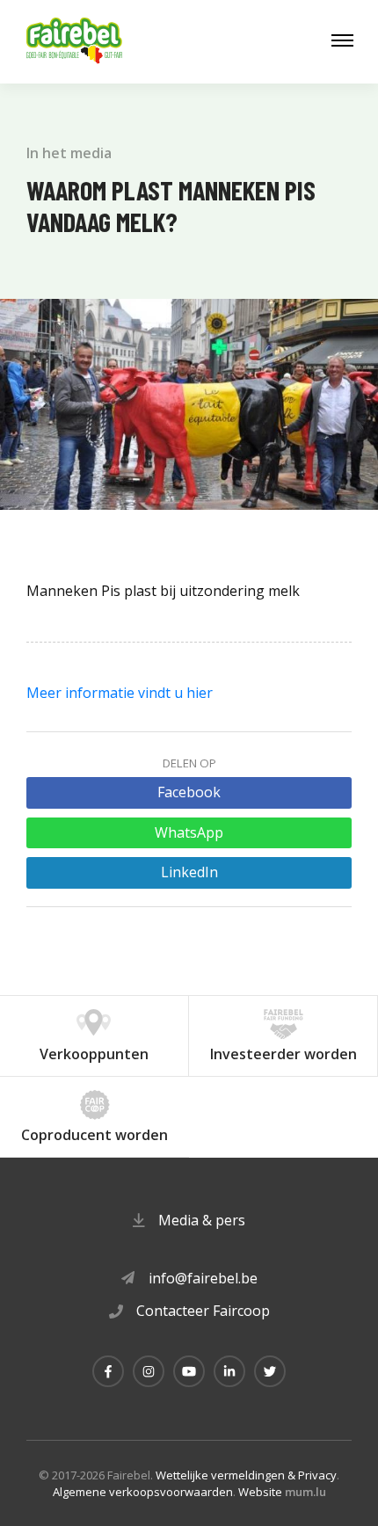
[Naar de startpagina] (74, 42)
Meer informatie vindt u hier (119, 692)
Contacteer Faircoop (203, 1310)
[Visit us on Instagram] (148, 1371)
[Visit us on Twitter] (270, 1371)
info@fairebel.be (203, 1278)
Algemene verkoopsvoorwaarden (143, 1492)
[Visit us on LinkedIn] (229, 1371)
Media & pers (201, 1220)
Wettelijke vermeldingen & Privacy (246, 1475)
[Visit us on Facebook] (108, 1371)
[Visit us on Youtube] (189, 1371)
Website (260, 1492)
